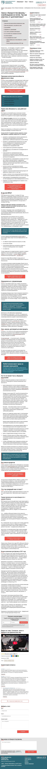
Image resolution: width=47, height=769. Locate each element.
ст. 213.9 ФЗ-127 (15, 320)
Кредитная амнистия (34, 62)
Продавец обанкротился (35, 28)
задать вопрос (42, 5)
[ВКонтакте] (11, 656)
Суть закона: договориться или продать (12, 31)
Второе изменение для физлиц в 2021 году (14, 43)
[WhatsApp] (18, 656)
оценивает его (4, 323)
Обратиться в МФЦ (4, 204)
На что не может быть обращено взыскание (12, 33)
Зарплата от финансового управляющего (35, 33)
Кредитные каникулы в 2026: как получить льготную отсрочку (37, 60)
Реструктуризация (5, 338)
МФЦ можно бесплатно (6, 214)
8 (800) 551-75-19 (41, 2)
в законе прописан (11, 466)
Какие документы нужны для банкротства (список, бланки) (36, 68)
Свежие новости (28, 758)
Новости (31, 1)
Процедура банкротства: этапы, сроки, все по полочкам (37, 51)
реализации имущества (18, 334)
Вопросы (26, 761)
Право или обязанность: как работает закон (13, 25)
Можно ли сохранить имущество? (37, 53)
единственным (25, 388)
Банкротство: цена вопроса (36, 57)
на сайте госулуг (21, 236)
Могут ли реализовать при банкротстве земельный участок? (37, 37)
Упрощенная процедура (35, 55)
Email (2, 713)
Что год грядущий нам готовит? (10, 37)
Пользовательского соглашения (15, 624)
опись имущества (7, 149)
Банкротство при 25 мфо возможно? (38, 14)
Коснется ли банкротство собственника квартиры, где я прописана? (36, 19)
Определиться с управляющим (10, 29)
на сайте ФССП (20, 255)
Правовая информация (29, 763)
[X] (16, 656)
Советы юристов (28, 759)
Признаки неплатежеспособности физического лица (14, 23)
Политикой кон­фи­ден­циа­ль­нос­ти (7, 626)
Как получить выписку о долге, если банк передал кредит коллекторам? (37, 24)
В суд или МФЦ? (7, 27)
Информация (20, 1)
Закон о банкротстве (9, 660)
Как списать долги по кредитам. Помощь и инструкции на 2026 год (37, 65)
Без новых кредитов (8, 35)
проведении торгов (5, 223)
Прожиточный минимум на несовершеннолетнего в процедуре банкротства (37, 42)
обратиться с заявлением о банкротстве (10, 196)
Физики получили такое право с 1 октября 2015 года (13, 67)
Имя (2, 708)
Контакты (27, 762)
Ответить (3, 674)
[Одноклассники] (13, 656)
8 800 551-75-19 (18, 752)
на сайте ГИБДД (17, 254)
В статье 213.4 (4, 133)
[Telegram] (14, 656)
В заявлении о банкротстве (7, 293)
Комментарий (4, 719)
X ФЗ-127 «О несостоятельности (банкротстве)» (18, 70)
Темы (26, 1)
